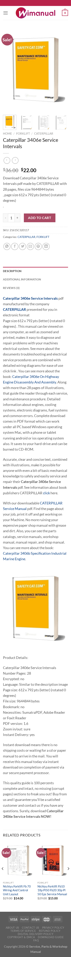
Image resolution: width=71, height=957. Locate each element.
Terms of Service (23, 930)
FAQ (36, 940)
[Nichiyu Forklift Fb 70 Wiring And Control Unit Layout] (18, 860)
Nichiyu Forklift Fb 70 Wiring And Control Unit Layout (17, 890)
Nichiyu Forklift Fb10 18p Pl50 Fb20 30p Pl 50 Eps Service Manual (52, 890)
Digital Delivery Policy (35, 934)
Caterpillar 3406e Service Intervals (30, 298)
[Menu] (5, 13)
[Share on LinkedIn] (46, 246)
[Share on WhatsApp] (6, 246)
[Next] (61, 69)
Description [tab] (12, 271)
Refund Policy (50, 930)
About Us (12, 927)
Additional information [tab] (22, 279)
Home (7, 133)
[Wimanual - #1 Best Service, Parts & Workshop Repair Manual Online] (35, 12)
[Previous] (9, 69)
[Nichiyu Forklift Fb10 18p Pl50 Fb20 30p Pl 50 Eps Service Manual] (52, 860)
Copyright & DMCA (21, 937)
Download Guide (51, 937)
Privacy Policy (53, 927)
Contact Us (30, 927)
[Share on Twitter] (22, 246)
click (46, 493)
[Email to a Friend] (30, 246)
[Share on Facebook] (14, 246)
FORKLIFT (23, 133)
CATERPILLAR (43, 133)
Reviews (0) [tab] (11, 288)
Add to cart (39, 218)
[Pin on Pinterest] (38, 246)
